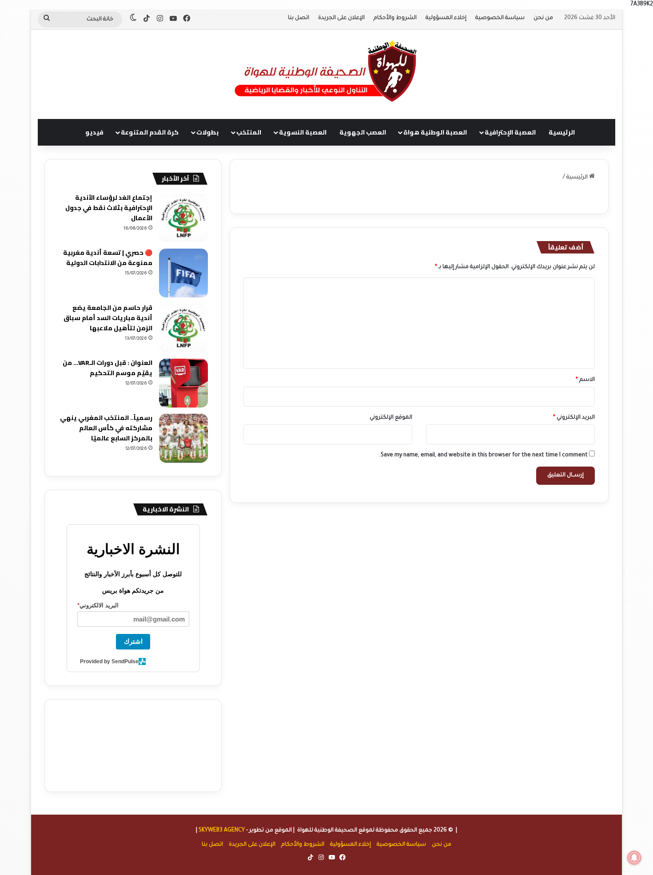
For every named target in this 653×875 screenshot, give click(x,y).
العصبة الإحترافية (510, 132)
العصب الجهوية (362, 132)
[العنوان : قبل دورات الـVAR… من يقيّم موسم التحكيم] (183, 383)
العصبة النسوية (302, 132)
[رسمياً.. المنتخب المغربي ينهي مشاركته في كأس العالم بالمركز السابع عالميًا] (183, 438)
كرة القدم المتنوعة (150, 132)
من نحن (543, 18)
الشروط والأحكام (395, 18)
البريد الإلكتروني (574, 418)
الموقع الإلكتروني (391, 418)
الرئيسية (562, 132)
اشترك (133, 641)
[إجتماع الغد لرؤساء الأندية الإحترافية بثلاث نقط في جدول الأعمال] (183, 218)
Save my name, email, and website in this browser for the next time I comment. (483, 455)
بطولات (207, 132)
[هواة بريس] (326, 69)
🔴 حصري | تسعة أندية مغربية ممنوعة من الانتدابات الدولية (107, 258)
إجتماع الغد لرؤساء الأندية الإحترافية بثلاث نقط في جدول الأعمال (108, 208)
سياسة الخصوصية (500, 18)
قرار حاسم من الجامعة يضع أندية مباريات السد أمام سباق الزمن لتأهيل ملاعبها (108, 318)
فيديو (94, 132)
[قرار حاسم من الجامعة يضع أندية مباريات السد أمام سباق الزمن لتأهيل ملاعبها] (183, 328)
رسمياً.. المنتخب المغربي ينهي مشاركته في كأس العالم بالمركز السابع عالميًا (106, 428)
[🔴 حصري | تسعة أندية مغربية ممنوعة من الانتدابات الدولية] (183, 273)
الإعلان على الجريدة (341, 18)
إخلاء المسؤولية (446, 18)
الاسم (585, 380)
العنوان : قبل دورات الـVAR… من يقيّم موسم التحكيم (107, 368)
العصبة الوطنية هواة (435, 132)
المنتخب (248, 132)
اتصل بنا (298, 18)
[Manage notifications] (634, 858)
